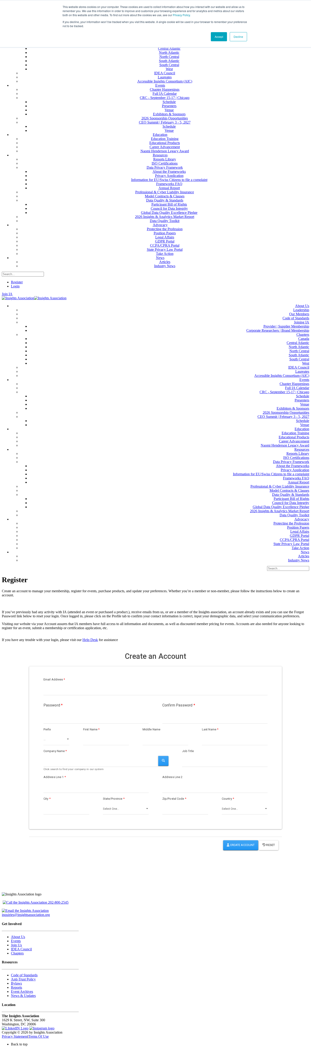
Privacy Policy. (182, 15)
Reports (16, 987)
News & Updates (23, 996)
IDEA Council (21, 949)
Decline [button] (238, 37)
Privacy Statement (15, 1036)
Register (17, 282)
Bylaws (16, 983)
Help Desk (90, 640)
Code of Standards (24, 975)
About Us (18, 937)
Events (16, 941)
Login (15, 286)
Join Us (16, 945)
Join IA (7, 294)
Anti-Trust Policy (23, 979)
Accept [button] (219, 37)
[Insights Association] (18, 298)
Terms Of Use (38, 1036)
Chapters (17, 953)
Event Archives (22, 991)
